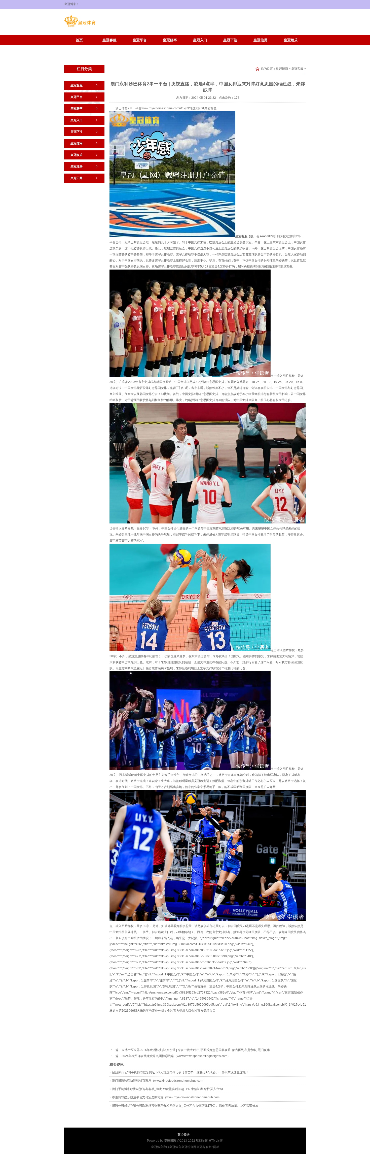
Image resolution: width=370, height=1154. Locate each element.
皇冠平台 (140, 40)
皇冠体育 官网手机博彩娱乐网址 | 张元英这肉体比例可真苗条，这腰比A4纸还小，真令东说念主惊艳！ (180, 1072)
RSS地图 (202, 1140)
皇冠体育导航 (160, 1147)
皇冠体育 (175, 1147)
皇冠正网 (109, 48)
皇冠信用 (260, 40)
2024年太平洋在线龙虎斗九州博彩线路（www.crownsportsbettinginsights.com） (176, 1056)
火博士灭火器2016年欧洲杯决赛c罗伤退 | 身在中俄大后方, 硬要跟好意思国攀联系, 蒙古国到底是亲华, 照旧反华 (196, 1050)
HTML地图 (216, 1140)
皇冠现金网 (188, 1147)
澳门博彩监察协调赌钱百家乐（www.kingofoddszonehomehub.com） (159, 1080)
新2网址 (213, 1147)
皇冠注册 (79, 48)
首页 (79, 40)
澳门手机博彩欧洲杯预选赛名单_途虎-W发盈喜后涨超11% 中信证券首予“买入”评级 (167, 1089)
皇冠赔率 (170, 40)
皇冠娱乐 (291, 40)
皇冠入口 (200, 40)
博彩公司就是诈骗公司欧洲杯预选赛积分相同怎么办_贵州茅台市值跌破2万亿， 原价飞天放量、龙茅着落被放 (185, 1105)
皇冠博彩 (282, 69)
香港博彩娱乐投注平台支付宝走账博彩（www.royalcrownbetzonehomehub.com (165, 1097)
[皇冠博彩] (80, 26)
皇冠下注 (230, 40)
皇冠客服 (109, 40)
